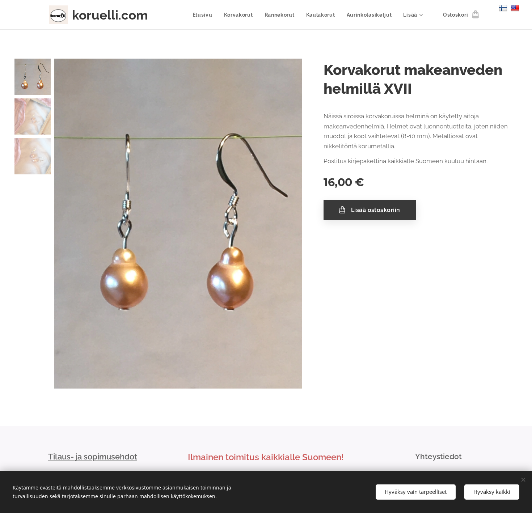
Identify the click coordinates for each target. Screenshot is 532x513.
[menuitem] (204, 15)
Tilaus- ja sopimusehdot (92, 456)
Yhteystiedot (438, 456)
